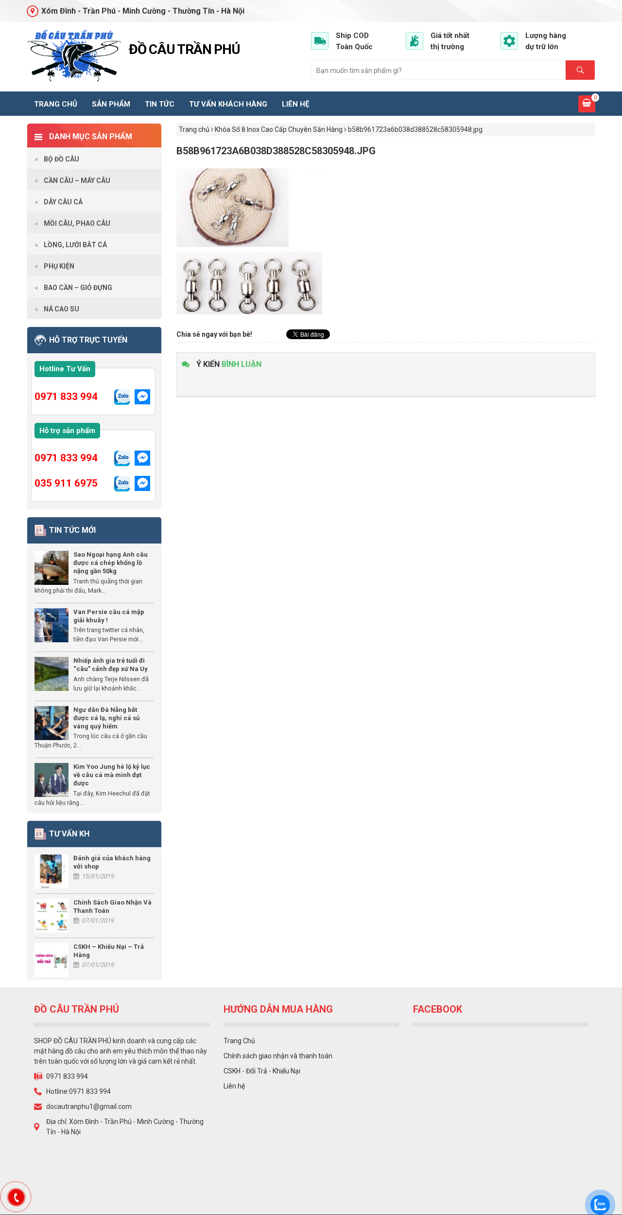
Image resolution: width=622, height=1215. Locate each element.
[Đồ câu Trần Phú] (74, 55)
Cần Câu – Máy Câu (77, 180)
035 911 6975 (66, 483)
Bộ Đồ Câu (61, 159)
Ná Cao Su (61, 309)
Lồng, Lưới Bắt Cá (75, 245)
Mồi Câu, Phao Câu (77, 223)
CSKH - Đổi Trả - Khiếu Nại (262, 1071)
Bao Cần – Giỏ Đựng (78, 287)
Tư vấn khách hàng (228, 104)
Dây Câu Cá (63, 202)
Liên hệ (295, 104)
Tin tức (159, 104)
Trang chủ (55, 104)
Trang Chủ (239, 1041)
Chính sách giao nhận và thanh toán (278, 1056)
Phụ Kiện (59, 266)
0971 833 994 (66, 396)
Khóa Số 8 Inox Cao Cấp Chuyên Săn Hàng (279, 129)
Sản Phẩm (111, 104)
